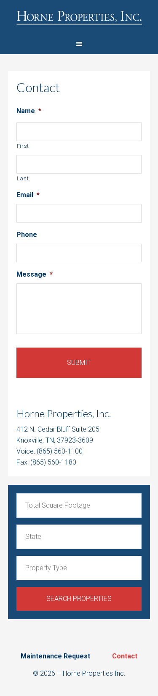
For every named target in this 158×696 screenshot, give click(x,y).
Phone (26, 235)
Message (34, 274)
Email (28, 195)
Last (23, 178)
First (23, 146)
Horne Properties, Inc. (79, 17)
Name (28, 111)
